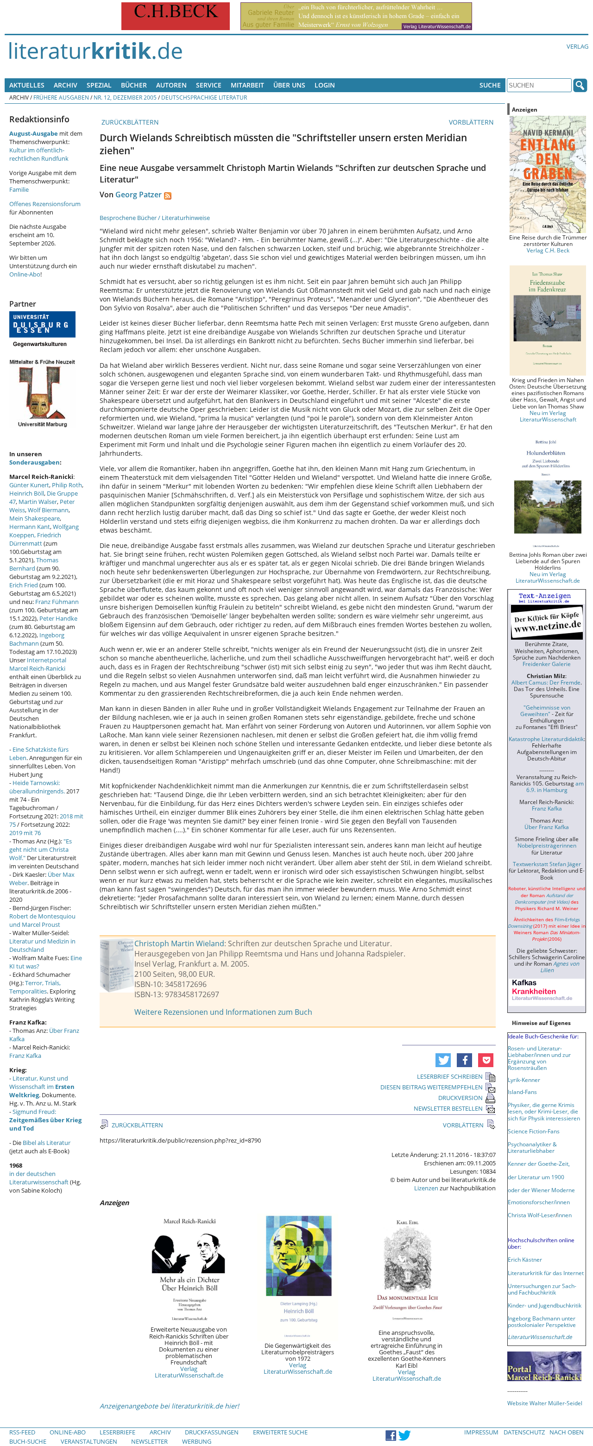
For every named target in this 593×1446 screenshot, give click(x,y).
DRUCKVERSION (460, 1098)
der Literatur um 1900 (536, 1177)
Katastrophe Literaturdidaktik (546, 738)
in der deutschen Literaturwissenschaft (39, 1177)
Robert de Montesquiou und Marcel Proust (42, 920)
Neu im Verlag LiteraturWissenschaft (548, 416)
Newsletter (149, 1441)
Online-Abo (24, 274)
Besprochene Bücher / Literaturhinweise (155, 218)
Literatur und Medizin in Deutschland (42, 945)
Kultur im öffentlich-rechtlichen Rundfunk (39, 154)
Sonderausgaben (34, 462)
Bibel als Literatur (46, 1142)
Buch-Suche (27, 1441)
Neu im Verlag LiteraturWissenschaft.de (548, 577)
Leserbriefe (117, 1432)
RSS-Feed (22, 1432)
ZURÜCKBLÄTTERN (129, 122)
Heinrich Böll (26, 493)
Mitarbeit (247, 85)
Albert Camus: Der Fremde (545, 682)
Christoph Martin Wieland (179, 943)
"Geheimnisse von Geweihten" (545, 710)
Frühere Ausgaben (61, 97)
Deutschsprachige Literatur (204, 97)
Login (325, 85)
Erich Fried (23, 585)
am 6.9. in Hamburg (555, 786)
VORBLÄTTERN (472, 122)
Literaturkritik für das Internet (546, 1272)
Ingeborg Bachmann (36, 639)
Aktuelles (26, 85)
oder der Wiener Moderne (541, 1190)
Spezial (99, 85)
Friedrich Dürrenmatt (35, 539)
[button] (443, 1060)
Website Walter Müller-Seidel (544, 1403)
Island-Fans (522, 1091)
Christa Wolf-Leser (531, 1215)
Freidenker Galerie (547, 663)
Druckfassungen (212, 1432)
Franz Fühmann (57, 601)
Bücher (134, 85)
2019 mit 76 (25, 833)
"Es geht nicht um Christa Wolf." (40, 849)
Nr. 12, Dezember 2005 (125, 97)
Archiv (65, 85)
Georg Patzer (138, 194)
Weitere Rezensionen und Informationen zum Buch (223, 1012)
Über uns (289, 85)
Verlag (577, 46)
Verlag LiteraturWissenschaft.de (189, 1371)
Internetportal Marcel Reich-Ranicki (37, 664)
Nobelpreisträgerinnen (546, 845)
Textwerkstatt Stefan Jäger (547, 864)
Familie (19, 189)
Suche (490, 85)
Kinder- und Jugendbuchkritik (544, 1305)
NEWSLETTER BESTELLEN (448, 1108)
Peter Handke (58, 618)
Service (208, 85)
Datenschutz (524, 1432)
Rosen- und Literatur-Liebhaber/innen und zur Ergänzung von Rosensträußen (539, 1057)
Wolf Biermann (48, 510)
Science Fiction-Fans (534, 1131)
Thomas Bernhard (33, 564)
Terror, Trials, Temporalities (35, 987)
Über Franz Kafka (546, 826)
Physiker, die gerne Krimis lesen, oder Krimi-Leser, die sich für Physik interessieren (544, 1111)
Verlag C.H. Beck (548, 250)
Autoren (171, 85)
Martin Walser (38, 501)
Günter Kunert (29, 485)
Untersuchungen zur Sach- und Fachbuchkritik (542, 1289)
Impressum (481, 1432)
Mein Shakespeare (34, 518)
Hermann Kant (29, 526)
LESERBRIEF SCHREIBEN (450, 1076)
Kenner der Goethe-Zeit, (539, 1163)
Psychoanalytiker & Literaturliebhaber (532, 1147)
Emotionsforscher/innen (539, 1202)
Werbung (196, 1441)
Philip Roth (67, 485)
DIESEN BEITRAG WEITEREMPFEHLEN (431, 1087)
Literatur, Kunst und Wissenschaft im (42, 1086)
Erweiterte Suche (280, 1432)
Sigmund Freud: (45, 1119)
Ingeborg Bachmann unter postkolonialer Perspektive (542, 1321)
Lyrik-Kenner (524, 1079)
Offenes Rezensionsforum (45, 204)
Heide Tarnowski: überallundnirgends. (37, 787)
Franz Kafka (25, 1055)
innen (564, 1215)
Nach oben (566, 1432)
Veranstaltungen (89, 1441)
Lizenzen (426, 1188)
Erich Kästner (525, 1259)
